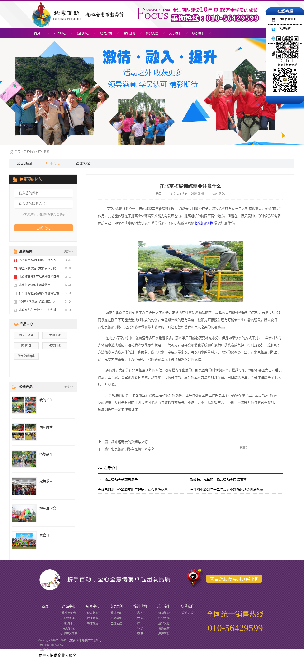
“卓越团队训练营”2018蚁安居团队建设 (43, 301)
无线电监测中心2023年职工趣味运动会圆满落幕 (133, 489)
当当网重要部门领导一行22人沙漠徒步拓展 (46, 260)
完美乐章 (46, 481)
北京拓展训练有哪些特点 (34, 285)
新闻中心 (29, 152)
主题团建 (55, 335)
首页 (37, 33)
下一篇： (126, 449)
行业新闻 (43, 152)
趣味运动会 (26, 335)
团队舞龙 (46, 427)
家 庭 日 (26, 345)
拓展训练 (55, 345)
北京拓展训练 (204, 223)
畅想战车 (46, 454)
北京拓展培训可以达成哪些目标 (39, 276)
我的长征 (46, 400)
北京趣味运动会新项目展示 (118, 480)
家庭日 (44, 535)
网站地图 (44, 650)
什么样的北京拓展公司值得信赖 (39, 293)
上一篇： (123, 442)
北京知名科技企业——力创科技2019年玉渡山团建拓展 (53, 310)
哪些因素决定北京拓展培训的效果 (40, 268)
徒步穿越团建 (26, 356)
